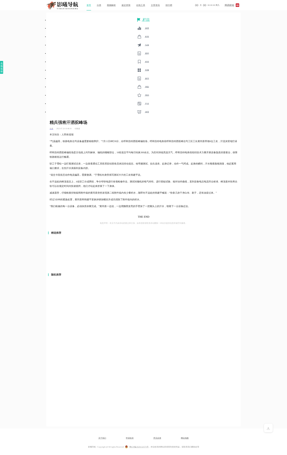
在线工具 (140, 5)
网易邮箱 (229, 5)
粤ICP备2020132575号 (139, 447)
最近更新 (126, 5)
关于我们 (102, 438)
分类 (99, 5)
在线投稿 (2, 67)
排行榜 (168, 5)
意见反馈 (157, 438)
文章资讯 (155, 5)
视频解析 (111, 5)
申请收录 (130, 438)
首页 (89, 5)
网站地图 (185, 438)
